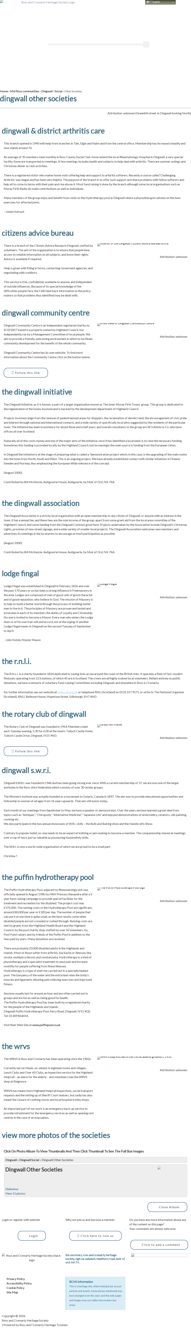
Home (4, 91)
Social (58, 91)
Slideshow (11, 1189)
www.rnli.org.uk (67, 692)
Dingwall (47, 91)
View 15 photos (15, 1193)
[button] (95, 44)
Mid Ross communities (24, 91)
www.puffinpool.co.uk (46, 1025)
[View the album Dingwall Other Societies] (171, 1172)
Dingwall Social (29, 1160)
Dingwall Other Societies (33, 1169)
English (156, 1)
